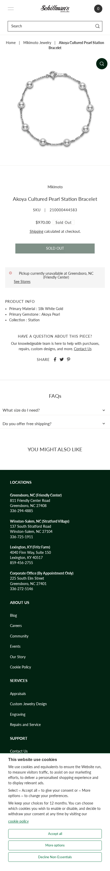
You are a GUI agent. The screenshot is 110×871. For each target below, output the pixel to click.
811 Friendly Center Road (30, 501)
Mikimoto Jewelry (37, 43)
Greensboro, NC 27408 (28, 506)
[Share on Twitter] (62, 359)
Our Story (18, 657)
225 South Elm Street (27, 578)
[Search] (97, 26)
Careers (16, 626)
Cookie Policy (20, 667)
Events (15, 646)
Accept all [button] (55, 834)
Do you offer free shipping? (27, 423)
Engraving (17, 714)
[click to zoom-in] (101, 63)
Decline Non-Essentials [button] (55, 857)
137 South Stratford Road (30, 526)
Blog (13, 615)
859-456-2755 (21, 563)
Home (11, 43)
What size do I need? (21, 410)
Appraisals (18, 694)
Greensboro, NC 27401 (28, 584)
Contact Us (83, 349)
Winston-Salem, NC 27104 (31, 532)
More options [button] (55, 845)
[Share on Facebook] (55, 359)
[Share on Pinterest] (69, 359)
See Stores (22, 281)
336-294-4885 (21, 511)
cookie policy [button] (18, 821)
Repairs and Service (25, 725)
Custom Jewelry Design (28, 704)
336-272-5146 (21, 589)
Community (19, 636)
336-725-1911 (21, 537)
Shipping (36, 231)
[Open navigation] (11, 9)
